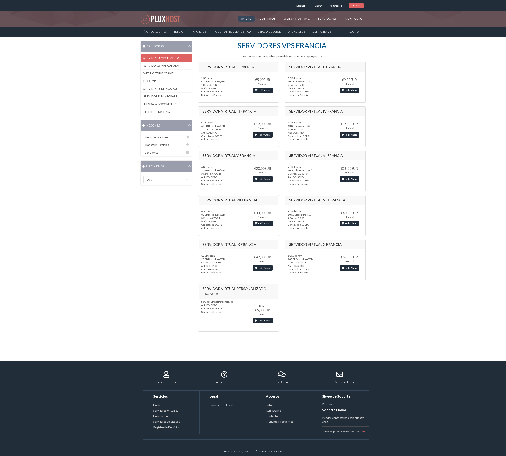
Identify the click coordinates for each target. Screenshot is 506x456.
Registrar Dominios (155, 137)
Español (300, 5)
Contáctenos (321, 31)
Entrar (318, 5)
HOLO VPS (150, 81)
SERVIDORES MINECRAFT (160, 96)
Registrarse (336, 5)
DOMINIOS (268, 18)
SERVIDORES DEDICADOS (160, 88)
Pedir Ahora (264, 90)
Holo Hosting (161, 416)
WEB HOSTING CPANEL (158, 73)
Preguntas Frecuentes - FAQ (232, 31)
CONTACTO (354, 18)
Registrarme (273, 410)
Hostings (158, 405)
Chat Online (282, 381)
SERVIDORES (327, 18)
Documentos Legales (223, 405)
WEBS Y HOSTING (297, 18)
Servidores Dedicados (166, 421)
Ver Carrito (356, 5)
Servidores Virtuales (165, 410)
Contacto (272, 416)
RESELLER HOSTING (156, 111)
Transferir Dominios (156, 144)
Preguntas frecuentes (279, 421)
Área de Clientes (155, 31)
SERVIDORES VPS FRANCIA (161, 57)
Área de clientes (166, 381)
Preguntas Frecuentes (224, 381)
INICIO (246, 18)
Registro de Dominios (166, 427)
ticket (363, 431)
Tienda (179, 31)
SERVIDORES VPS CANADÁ (161, 65)
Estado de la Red (269, 31)
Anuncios (199, 31)
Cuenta (354, 31)
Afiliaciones (296, 31)
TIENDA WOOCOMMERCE (160, 104)
